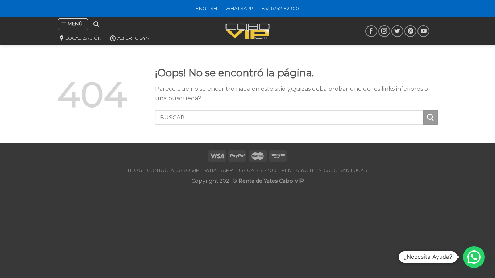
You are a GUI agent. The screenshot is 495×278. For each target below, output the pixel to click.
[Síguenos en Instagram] (384, 31)
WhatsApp (239, 8)
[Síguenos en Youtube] (423, 31)
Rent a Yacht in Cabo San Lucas (324, 170)
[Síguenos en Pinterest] (410, 31)
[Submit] (430, 117)
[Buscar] (96, 24)
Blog (135, 170)
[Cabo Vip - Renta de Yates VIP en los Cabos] (247, 31)
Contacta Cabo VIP (173, 170)
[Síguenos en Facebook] (371, 31)
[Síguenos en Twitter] (397, 31)
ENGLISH (206, 8)
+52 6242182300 (280, 8)
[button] (474, 257)
